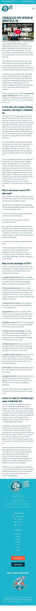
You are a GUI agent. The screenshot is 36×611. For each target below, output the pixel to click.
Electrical (18, 542)
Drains (18, 545)
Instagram (19, 522)
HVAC (18, 547)
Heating (18, 536)
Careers (18, 550)
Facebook (19, 519)
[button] (33, 8)
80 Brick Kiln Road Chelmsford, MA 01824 (18, 504)
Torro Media (24, 601)
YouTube (19, 525)
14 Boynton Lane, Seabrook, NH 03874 (18, 507)
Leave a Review (19, 516)
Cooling (18, 539)
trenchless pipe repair (17, 100)
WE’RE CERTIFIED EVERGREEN (28, 1)
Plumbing (18, 534)
